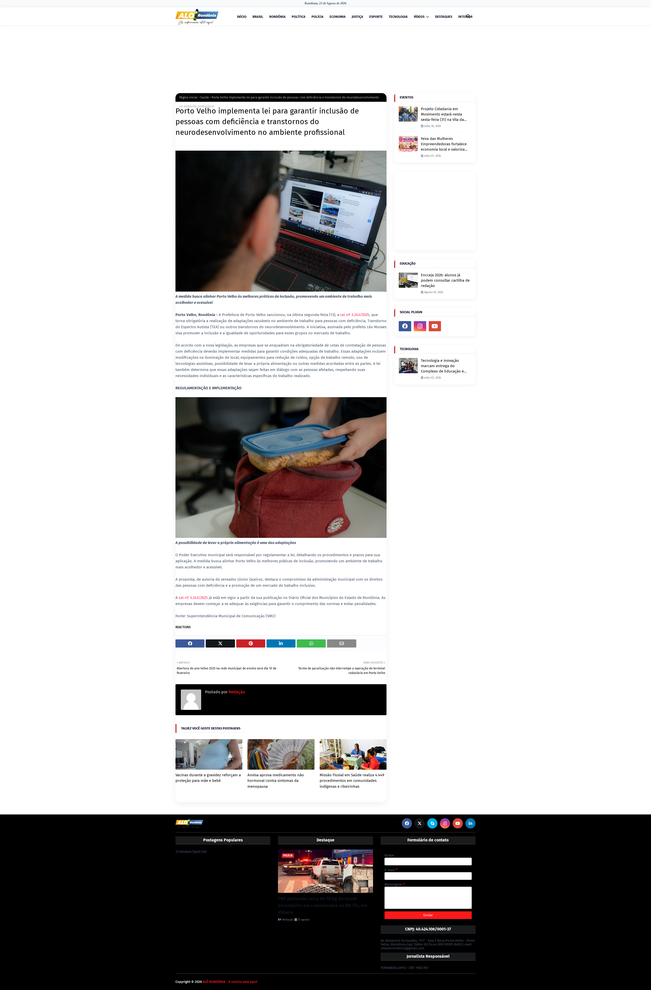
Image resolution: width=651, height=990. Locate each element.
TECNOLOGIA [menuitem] (398, 17)
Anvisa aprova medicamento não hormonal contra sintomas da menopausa (275, 781)
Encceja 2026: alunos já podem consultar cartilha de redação (445, 280)
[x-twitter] (420, 823)
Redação (236, 692)
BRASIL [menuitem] (258, 17)
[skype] (432, 823)
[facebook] (405, 326)
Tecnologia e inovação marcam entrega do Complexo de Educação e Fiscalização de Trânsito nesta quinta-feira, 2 (442, 366)
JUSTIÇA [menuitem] (357, 17)
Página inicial (188, 97)
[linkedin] (470, 823)
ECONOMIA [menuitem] (338, 17)
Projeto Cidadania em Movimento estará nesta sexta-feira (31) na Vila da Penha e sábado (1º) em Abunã (442, 114)
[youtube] (435, 326)
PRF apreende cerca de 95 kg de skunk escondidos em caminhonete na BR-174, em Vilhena (322, 905)
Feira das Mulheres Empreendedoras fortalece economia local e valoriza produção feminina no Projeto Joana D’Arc (444, 144)
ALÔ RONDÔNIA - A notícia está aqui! (230, 982)
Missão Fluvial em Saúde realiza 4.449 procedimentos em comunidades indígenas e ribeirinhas (352, 781)
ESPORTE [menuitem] (376, 17)
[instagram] (420, 326)
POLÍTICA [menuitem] (298, 17)
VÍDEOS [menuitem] (419, 17)
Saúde (204, 97)
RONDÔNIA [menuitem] (277, 17)
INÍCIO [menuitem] (241, 17)
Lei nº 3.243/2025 (354, 314)
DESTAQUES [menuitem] (443, 17)
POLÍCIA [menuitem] (317, 17)
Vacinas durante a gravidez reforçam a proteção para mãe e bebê (208, 778)
